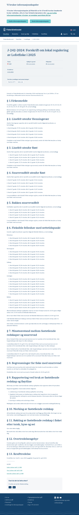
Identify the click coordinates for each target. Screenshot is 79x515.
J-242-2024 (35, 39)
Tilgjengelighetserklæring (34, 497)
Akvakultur (15, 34)
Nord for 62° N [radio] (11, 82)
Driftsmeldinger (59, 503)
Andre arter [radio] (20, 82)
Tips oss (30, 502)
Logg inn (65, 34)
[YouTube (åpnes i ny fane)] (60, 498)
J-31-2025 (10, 72)
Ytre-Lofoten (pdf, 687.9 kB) (14, 470)
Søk (74, 34)
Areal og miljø (25, 34)
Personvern (8, 502)
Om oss (7, 497)
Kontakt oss (31, 500)
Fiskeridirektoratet (8, 39)
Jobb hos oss (8, 500)
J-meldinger (27, 39)
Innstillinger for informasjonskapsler (14, 505)
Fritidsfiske (35, 34)
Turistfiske (44, 34)
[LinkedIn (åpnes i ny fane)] (55, 498)
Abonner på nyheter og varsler (62, 500)
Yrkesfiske (6, 34)
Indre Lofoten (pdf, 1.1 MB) (14, 467)
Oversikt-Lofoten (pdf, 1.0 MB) (15, 473)
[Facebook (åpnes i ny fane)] (58, 498)
